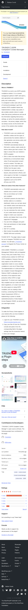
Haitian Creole (9, 586)
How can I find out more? (9, 417)
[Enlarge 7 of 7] (24, 399)
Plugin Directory (6, 7)
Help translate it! (14, 12)
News (3, 547)
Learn (3, 558)
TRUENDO (7, 52)
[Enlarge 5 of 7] (24, 385)
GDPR (24, 478)
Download (5, 56)
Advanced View (6, 483)
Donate (18, 563)
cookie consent (22, 472)
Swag (17, 566)
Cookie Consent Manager (20, 475)
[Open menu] (25, 2)
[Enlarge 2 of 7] (11, 386)
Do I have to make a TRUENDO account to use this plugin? (11, 411)
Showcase (18, 544)
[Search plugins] (18, 17)
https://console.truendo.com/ (12, 322)
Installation (6, 70)
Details (5, 62)
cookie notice (19, 478)
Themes (17, 547)
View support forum (7, 521)
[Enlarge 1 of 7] (11, 377)
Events (17, 560)
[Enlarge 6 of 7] (24, 392)
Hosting (4, 550)
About (3, 544)
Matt (4, 574)
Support (5, 78)
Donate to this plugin (7, 535)
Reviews (5, 66)
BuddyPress (6, 579)
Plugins (17, 550)
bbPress (5, 576)
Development (7, 74)
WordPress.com (7, 571)
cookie (15, 472)
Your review (5, 509)
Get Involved (18, 558)
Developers (5, 563)
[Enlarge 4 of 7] (24, 377)
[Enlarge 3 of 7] (11, 396)
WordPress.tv (6, 566)
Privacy (4, 553)
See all (24, 509)
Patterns (17, 553)
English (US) (23, 468)
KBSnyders (8, 442)
